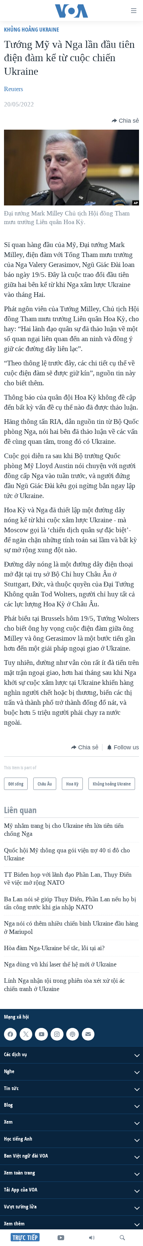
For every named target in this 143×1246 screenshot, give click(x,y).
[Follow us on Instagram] (57, 1034)
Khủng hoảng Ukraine (31, 29)
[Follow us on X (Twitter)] (26, 1034)
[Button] (125, 121)
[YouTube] (61, 1237)
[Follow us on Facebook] (10, 1034)
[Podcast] (72, 1034)
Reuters (13, 89)
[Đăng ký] (88, 1034)
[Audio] (92, 1237)
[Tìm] (122, 1237)
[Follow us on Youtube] (41, 1034)
